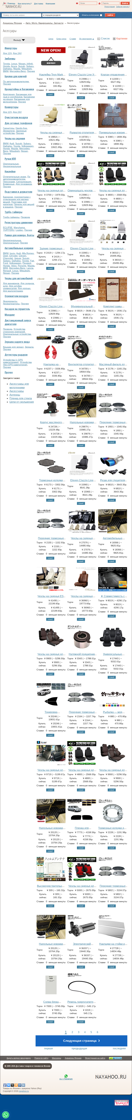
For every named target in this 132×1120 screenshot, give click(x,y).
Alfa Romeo (28, 253)
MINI (5, 268)
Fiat (32, 260)
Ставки (73, 39)
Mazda (16, 68)
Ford (5, 263)
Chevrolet (8, 258)
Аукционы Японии (73, 1058)
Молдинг (10, 315)
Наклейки (10, 171)
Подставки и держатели (18, 192)
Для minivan (24, 288)
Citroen (22, 255)
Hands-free (21, 128)
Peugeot (27, 263)
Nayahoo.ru (13, 6)
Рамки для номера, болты (19, 235)
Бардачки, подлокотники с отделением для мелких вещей (17, 199)
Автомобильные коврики (19, 248)
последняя (119, 1048)
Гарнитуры (8, 128)
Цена (50, 39)
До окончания (85, 39)
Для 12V (7, 53)
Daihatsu (7, 68)
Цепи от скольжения (21, 402)
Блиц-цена (61, 39)
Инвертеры (11, 48)
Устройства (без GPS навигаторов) (17, 363)
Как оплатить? (25, 4)
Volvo (14, 265)
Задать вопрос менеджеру (19, 1058)
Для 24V (17, 53)
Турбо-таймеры (13, 212)
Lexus (14, 63)
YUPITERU (8, 230)
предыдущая (79, 1048)
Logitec (19, 230)
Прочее (31, 71)
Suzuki (21, 66)
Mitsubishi (27, 68)
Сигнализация (23, 181)
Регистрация (109, 7)
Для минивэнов (11, 283)
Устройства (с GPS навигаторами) (13, 361)
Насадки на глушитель (17, 309)
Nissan (24, 151)
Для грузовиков (24, 184)
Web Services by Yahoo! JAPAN (122, 1103)
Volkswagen (27, 146)
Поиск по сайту (41, 1058)
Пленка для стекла (20, 398)
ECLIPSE (7, 227)
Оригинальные (11, 163)
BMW (5, 71)
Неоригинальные (12, 166)
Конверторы (11, 107)
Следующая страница (81, 1040)
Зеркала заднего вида (17, 342)
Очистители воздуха (16, 117)
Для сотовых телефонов (18, 123)
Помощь (11, 3)
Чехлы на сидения (15, 138)
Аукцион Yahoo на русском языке (93, 1076)
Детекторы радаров (16, 354)
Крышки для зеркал (13, 347)
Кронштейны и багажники (19, 89)
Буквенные (8, 184)
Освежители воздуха (16, 296)
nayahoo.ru (24, 1091)
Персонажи (9, 181)
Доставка (38, 4)
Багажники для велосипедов (16, 100)
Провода (25, 217)
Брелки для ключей (16, 76)
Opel (5, 255)
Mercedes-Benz (18, 71)
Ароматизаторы (11, 303)
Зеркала (29, 347)
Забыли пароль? (123, 7)
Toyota (6, 63)
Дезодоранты (10, 301)
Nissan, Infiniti (26, 63)
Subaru (30, 66)
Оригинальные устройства (17, 334)
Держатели (9, 130)
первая (48, 1048)
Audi (11, 143)
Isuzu (12, 253)
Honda (6, 148)
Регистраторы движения (19, 222)
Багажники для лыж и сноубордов (17, 95)
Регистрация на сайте (95, 1058)
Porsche (22, 265)
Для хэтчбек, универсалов (12, 287)
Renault (7, 270)
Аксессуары (16, 391)
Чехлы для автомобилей (19, 278)
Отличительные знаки (14, 176)
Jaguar (17, 258)
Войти (125, 3)
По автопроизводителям (16, 81)
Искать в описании (90, 15)
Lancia (30, 268)
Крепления (9, 94)
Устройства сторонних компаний (14, 330)
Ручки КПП (10, 159)
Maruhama (19, 227)
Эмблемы (10, 58)
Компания (50, 4)
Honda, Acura (10, 66)
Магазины (56, 1058)
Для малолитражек (13, 291)
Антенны (14, 394)
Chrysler (13, 255)
